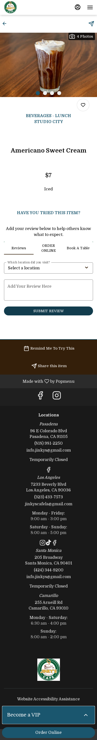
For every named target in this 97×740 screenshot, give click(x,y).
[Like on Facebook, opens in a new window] (40, 397)
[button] (6, 23)
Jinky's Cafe (48, 670)
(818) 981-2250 (48, 443)
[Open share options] (91, 24)
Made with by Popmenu (39, 381)
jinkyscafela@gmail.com (48, 504)
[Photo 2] (45, 93)
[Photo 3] (52, 93)
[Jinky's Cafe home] (26, 7)
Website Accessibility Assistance (48, 699)
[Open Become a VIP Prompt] (86, 715)
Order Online (48, 732)
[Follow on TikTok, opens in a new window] (48, 543)
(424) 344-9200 (48, 570)
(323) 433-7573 (48, 497)
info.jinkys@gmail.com (48, 450)
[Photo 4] (59, 93)
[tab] (19, 248)
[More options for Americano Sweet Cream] (83, 105)
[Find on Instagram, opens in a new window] (56, 397)
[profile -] (78, 7)
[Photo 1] (38, 93)
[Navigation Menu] (90, 7)
